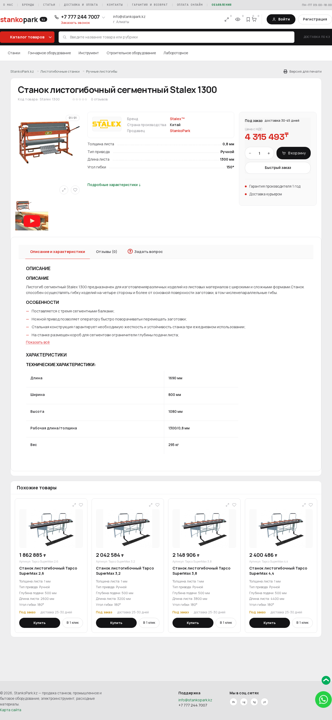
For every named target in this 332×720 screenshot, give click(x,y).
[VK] (244, 702)
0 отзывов (99, 99)
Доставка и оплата (81, 4)
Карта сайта (10, 709)
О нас (8, 4)
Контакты (115, 4)
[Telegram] (254, 702)
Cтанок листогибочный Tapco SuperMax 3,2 (125, 571)
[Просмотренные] (237, 19)
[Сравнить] (63, 190)
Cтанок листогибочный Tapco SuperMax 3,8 (201, 571)
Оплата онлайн (190, 4)
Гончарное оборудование (49, 53)
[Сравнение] (227, 19)
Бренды (28, 4)
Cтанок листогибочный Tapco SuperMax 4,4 (278, 571)
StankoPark (180, 131)
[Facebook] (233, 702)
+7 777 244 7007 (192, 705)
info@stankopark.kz (129, 16)
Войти (284, 19)
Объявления (222, 4)
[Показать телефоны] (103, 17)
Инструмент (89, 53)
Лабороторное (176, 53)
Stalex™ (177, 119)
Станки (14, 53)
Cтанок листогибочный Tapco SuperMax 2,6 (48, 571)
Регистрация (315, 19)
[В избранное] (75, 190)
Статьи (49, 4)
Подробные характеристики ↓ (114, 185)
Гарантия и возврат (150, 4)
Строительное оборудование (131, 53)
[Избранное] (248, 19)
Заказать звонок (75, 23)
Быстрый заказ (278, 167)
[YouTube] (264, 702)
